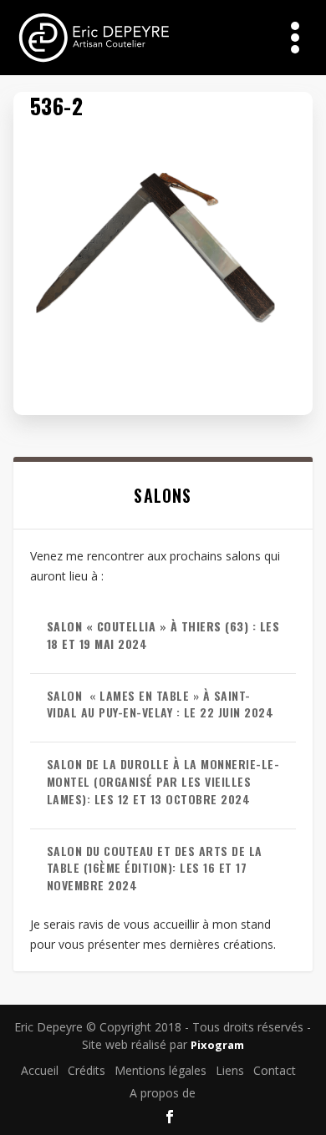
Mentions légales (160, 1070)
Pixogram (217, 1044)
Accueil (40, 1070)
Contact (274, 1070)
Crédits (86, 1070)
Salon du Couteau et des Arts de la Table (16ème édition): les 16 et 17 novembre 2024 (154, 868)
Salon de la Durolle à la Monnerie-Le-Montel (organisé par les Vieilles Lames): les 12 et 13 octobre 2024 (163, 781)
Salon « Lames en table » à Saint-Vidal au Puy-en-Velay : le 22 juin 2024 (160, 704)
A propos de (163, 1093)
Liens (230, 1070)
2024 (163, 634)
